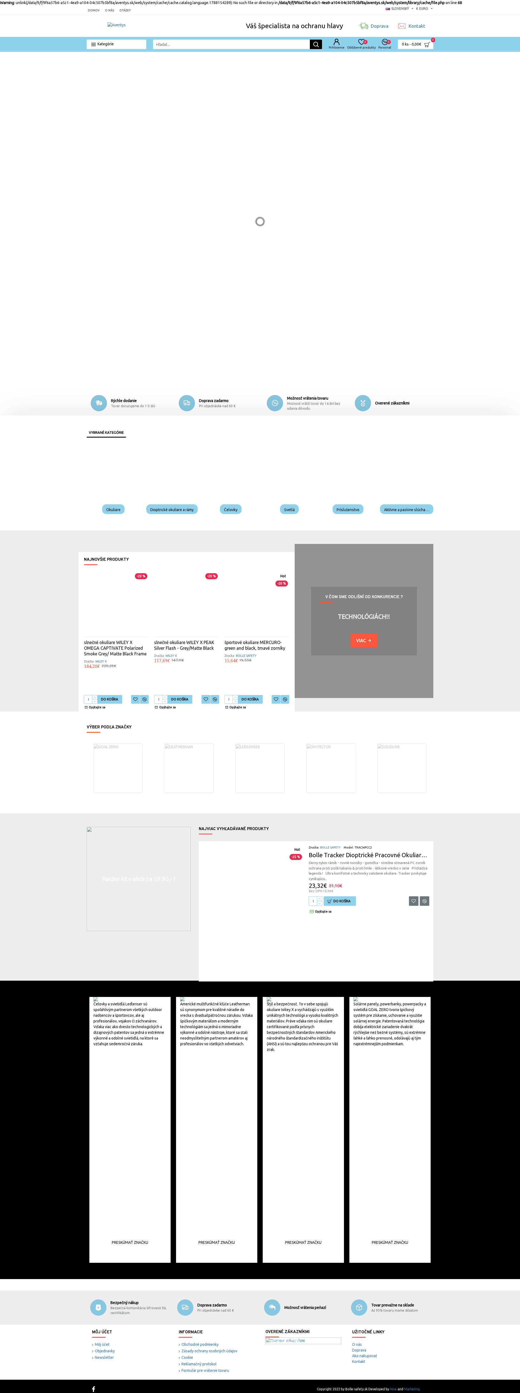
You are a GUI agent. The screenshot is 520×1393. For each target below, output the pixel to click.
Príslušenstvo (348, 510)
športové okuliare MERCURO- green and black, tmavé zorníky (255, 645)
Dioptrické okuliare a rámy (172, 510)
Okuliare (113, 510)
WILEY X (101, 661)
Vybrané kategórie (106, 432)
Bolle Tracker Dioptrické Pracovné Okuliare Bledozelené (369, 855)
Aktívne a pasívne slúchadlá (406, 510)
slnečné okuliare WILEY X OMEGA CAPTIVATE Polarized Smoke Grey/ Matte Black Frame (115, 648)
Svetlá (289, 510)
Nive (393, 1389)
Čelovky (231, 510)
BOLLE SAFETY (246, 655)
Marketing (412, 1389)
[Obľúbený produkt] (135, 699)
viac (361, 640)
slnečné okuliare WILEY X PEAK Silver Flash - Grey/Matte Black (184, 645)
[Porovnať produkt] (144, 699)
